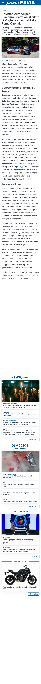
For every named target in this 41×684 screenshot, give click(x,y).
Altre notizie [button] (33, 440)
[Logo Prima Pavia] (20, 2)
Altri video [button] (34, 556)
